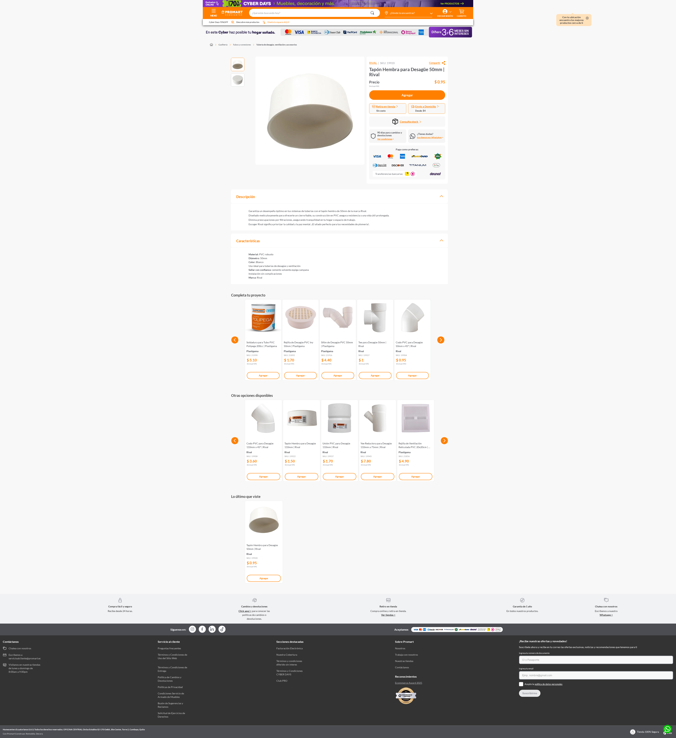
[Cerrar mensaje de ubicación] (587, 18)
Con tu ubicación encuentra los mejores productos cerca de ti (571, 20)
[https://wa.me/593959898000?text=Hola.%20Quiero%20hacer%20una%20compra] (667, 729)
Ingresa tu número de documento (534, 653)
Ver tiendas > (388, 614)
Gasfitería (222, 44)
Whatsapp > (606, 614)
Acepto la (543, 684)
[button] (408, 13)
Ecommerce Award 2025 (408, 682)
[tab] (339, 196)
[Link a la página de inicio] (213, 45)
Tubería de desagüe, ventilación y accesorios (276, 44)
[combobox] (314, 13)
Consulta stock (409, 121)
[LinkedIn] (212, 629)
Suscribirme (529, 693)
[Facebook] (202, 629)
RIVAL (373, 62)
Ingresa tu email (526, 668)
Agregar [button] (407, 95)
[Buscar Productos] (372, 13)
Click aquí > (245, 610)
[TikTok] (222, 629)
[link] (263, 339)
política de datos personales (548, 684)
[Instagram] (192, 629)
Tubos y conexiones (242, 44)
